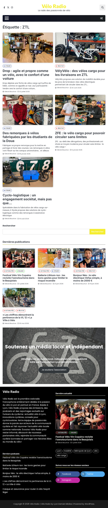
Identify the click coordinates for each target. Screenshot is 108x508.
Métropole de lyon (82, 451)
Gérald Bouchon (10, 91)
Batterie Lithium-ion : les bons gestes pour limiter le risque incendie (53, 278)
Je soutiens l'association (54, 369)
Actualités (9, 271)
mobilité (67, 451)
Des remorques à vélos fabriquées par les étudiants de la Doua (27, 137)
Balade (21, 271)
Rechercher (9, 225)
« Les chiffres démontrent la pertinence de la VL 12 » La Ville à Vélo (18, 317)
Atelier (8, 66)
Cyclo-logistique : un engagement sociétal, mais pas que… (27, 199)
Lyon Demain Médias (63, 504)
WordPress (89, 504)
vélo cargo (61, 455)
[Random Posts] (101, 18)
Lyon (59, 451)
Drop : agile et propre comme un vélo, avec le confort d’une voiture (26, 75)
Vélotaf (61, 66)
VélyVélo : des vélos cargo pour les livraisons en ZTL (80, 73)
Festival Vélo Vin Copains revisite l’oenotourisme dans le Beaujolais (18, 278)
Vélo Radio (54, 6)
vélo (96, 451)
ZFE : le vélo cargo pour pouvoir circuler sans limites (80, 135)
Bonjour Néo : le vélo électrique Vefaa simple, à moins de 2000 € (87, 278)
